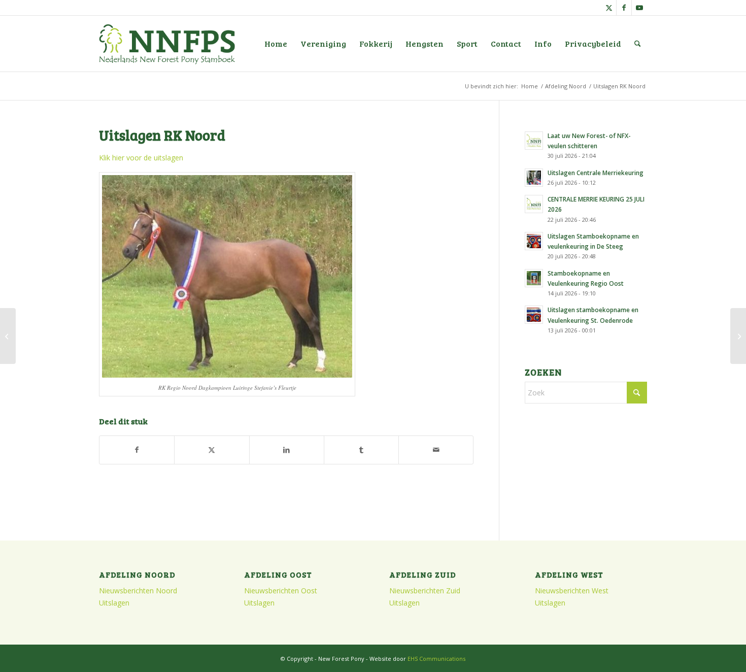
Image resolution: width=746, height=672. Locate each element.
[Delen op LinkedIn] (287, 449)
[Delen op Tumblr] (361, 449)
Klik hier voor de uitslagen (141, 157)
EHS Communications (436, 658)
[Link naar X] (608, 7)
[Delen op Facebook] (136, 449)
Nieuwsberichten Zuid (424, 590)
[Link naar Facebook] (624, 7)
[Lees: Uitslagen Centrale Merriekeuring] (534, 178)
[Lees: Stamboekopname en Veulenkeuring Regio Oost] (534, 278)
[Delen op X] (212, 449)
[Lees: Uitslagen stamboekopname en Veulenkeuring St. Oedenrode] (534, 315)
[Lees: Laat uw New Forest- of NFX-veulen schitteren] (534, 140)
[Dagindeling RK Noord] (8, 336)
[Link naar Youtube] (639, 7)
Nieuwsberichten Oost (280, 590)
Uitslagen (114, 603)
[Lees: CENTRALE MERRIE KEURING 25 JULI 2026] (534, 204)
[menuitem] (276, 44)
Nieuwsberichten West (571, 590)
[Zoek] (638, 44)
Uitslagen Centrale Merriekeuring (595, 173)
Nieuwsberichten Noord (138, 590)
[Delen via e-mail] (436, 449)
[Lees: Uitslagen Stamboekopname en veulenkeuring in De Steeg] (534, 241)
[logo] (167, 44)
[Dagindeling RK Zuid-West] (738, 336)
